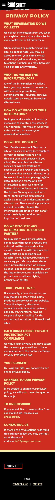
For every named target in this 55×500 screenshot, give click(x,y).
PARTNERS (37, 484)
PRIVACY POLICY (20, 484)
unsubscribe (11, 416)
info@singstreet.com (28, 441)
